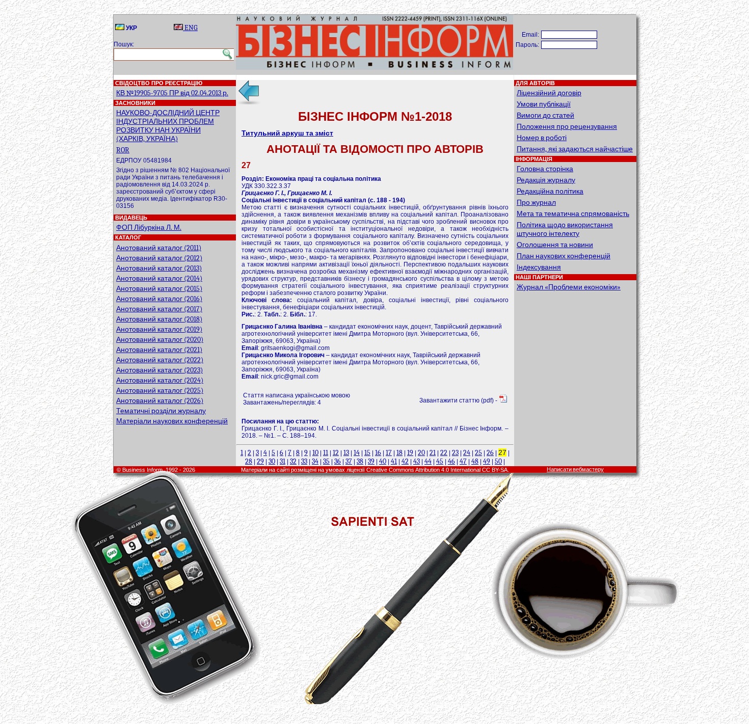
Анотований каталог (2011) (158, 248)
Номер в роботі (542, 137)
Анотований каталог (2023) (159, 370)
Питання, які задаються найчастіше (575, 149)
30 (272, 461)
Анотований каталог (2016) (159, 298)
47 (463, 461)
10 (315, 452)
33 (304, 461)
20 (421, 452)
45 (439, 461)
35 (326, 461)
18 (399, 452)
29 (260, 461)
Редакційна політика (550, 191)
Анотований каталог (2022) (159, 360)
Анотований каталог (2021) (159, 349)
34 (315, 461)
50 (498, 461)
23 (455, 452)
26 (490, 452)
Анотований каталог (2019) (159, 329)
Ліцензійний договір (549, 93)
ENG (190, 27)
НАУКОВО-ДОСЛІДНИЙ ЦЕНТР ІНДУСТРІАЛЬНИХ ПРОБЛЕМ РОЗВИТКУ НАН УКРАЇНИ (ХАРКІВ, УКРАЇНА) (168, 126)
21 (433, 452)
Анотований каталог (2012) (159, 258)
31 (282, 461)
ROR (122, 150)
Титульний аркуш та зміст (287, 133)
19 (410, 452)
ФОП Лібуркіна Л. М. (148, 227)
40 (382, 461)
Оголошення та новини (555, 244)
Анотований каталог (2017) (159, 309)
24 (466, 452)
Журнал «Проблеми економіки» (569, 287)
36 (337, 461)
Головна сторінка (545, 169)
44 (428, 461)
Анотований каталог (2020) (159, 339)
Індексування (539, 267)
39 (371, 461)
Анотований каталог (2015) (159, 288)
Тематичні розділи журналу (161, 411)
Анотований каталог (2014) (159, 278)
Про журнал (536, 202)
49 (486, 461)
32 (293, 461)
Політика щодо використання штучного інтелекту (565, 229)
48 (474, 461)
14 (357, 452)
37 (348, 461)
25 (478, 452)
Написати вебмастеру (575, 469)
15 (367, 452)
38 (360, 461)
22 (443, 452)
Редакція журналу (546, 180)
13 (346, 452)
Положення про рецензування (567, 126)
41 (394, 461)
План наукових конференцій (563, 256)
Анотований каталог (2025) (159, 390)
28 (248, 461)
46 (451, 461)
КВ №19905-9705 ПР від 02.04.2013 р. (172, 93)
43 (416, 461)
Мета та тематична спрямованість (573, 213)
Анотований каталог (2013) (159, 268)
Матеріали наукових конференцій (172, 421)
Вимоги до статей (545, 115)
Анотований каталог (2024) (159, 380)
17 (389, 452)
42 (405, 461)
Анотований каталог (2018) (159, 319)
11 (325, 452)
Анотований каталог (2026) (159, 400)
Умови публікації (544, 104)
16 (378, 452)
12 (336, 452)
